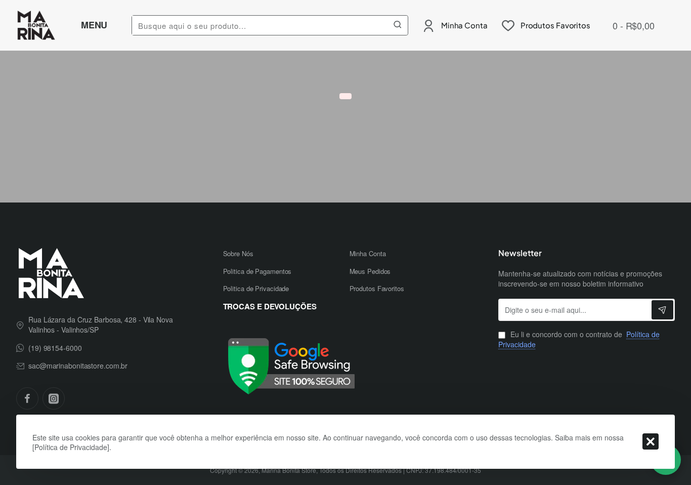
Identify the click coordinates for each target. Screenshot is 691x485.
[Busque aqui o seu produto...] (397, 25)
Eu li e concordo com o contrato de (579, 339)
